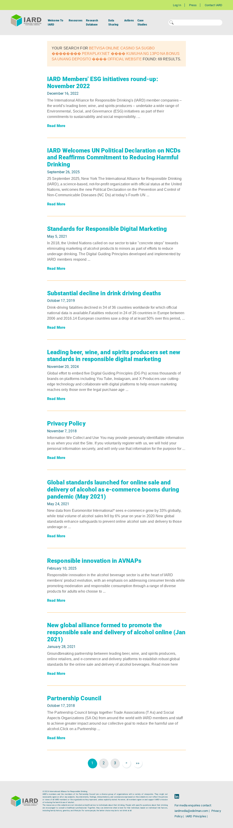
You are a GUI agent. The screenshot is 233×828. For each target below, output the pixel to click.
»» (137, 763)
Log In (177, 5)
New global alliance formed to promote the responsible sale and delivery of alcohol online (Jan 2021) (116, 632)
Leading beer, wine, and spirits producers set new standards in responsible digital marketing (113, 356)
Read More (56, 126)
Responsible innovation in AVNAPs (94, 560)
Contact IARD (213, 5)
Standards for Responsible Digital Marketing (107, 228)
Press (193, 5)
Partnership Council (74, 698)
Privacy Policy (66, 423)
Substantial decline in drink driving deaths (104, 293)
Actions (129, 20)
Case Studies (142, 22)
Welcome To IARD (55, 22)
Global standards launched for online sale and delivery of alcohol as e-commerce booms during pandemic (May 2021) (113, 489)
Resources (75, 20)
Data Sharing (113, 22)
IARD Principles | (197, 816)
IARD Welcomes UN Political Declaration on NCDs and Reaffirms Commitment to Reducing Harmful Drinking (114, 157)
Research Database (92, 22)
